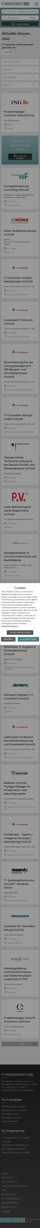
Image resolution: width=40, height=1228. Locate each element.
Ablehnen (8, 639)
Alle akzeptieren (28, 639)
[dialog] (20, 614)
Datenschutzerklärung (10, 626)
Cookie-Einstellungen (20, 632)
